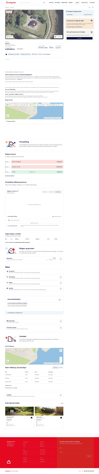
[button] (51, 47)
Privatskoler (61, 367)
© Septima (49, 117)
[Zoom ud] (61, 361)
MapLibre (45, 117)
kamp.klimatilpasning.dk (35, 272)
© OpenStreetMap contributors (56, 117)
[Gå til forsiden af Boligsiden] (11, 2)
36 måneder (51, 191)
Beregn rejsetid (11, 121)
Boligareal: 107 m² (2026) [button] (14, 54)
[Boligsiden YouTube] (93, 471)
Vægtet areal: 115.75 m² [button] (26, 54)
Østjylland (7, 7)
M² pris (50, 46)
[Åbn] (61, 259)
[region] (34, 111)
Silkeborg (12, 7)
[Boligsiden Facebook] (85, 471)
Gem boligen (79, 38)
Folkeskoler (55, 367)
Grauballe (17, 242)
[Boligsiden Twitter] (87, 471)
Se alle (62, 403)
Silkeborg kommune (25, 242)
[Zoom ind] (61, 358)
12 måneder (45, 191)
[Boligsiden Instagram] (89, 471)
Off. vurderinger (58, 45)
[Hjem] (8, 461)
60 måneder (58, 191)
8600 (20, 242)
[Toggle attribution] (62, 118)
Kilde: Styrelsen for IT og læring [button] (11, 387)
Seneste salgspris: (41, 45)
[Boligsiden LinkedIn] (91, 471)
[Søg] (44, 2)
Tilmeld (88, 456)
